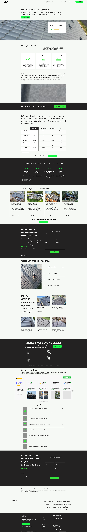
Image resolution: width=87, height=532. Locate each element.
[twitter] (24, 255)
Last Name (57, 233)
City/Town (57, 242)
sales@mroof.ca (24, 251)
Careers (43, 526)
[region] (54, 268)
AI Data (43, 528)
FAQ (43, 521)
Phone (56, 464)
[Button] (17, 204)
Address (46, 242)
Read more (23, 492)
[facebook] (22, 255)
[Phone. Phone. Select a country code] (57, 239)
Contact (43, 524)
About (43, 517)
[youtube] (26, 255)
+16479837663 (58, 509)
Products (43, 519)
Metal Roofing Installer (30, 531)
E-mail (46, 464)
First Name (46, 233)
